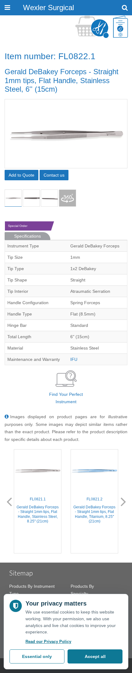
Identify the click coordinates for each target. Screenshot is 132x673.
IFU (73, 359)
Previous (9, 501)
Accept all (95, 656)
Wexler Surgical (48, 7)
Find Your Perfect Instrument (66, 398)
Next (123, 501)
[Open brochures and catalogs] (120, 26)
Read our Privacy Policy (48, 641)
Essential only (37, 656)
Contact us (54, 175)
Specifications (27, 236)
